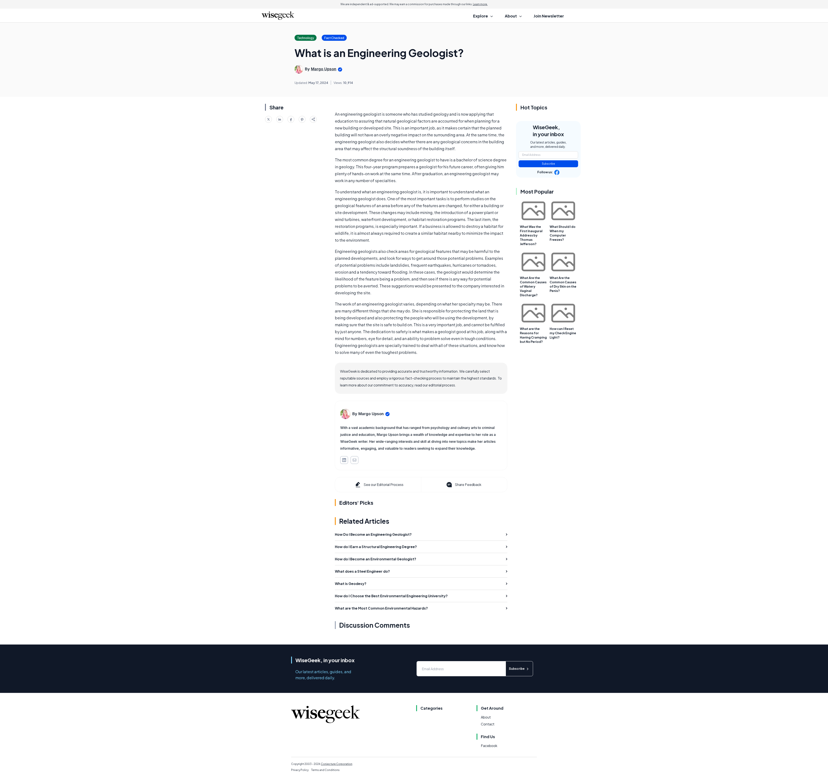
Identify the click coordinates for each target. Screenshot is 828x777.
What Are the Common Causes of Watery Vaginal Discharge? (533, 286)
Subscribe (548, 163)
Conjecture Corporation (336, 764)
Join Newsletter (549, 15)
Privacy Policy (300, 770)
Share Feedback (468, 484)
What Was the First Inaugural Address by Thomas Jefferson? (531, 235)
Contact (487, 724)
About (486, 717)
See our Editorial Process (383, 484)
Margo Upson (323, 69)
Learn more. (480, 4)
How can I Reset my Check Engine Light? (563, 333)
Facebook (489, 745)
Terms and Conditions (325, 770)
